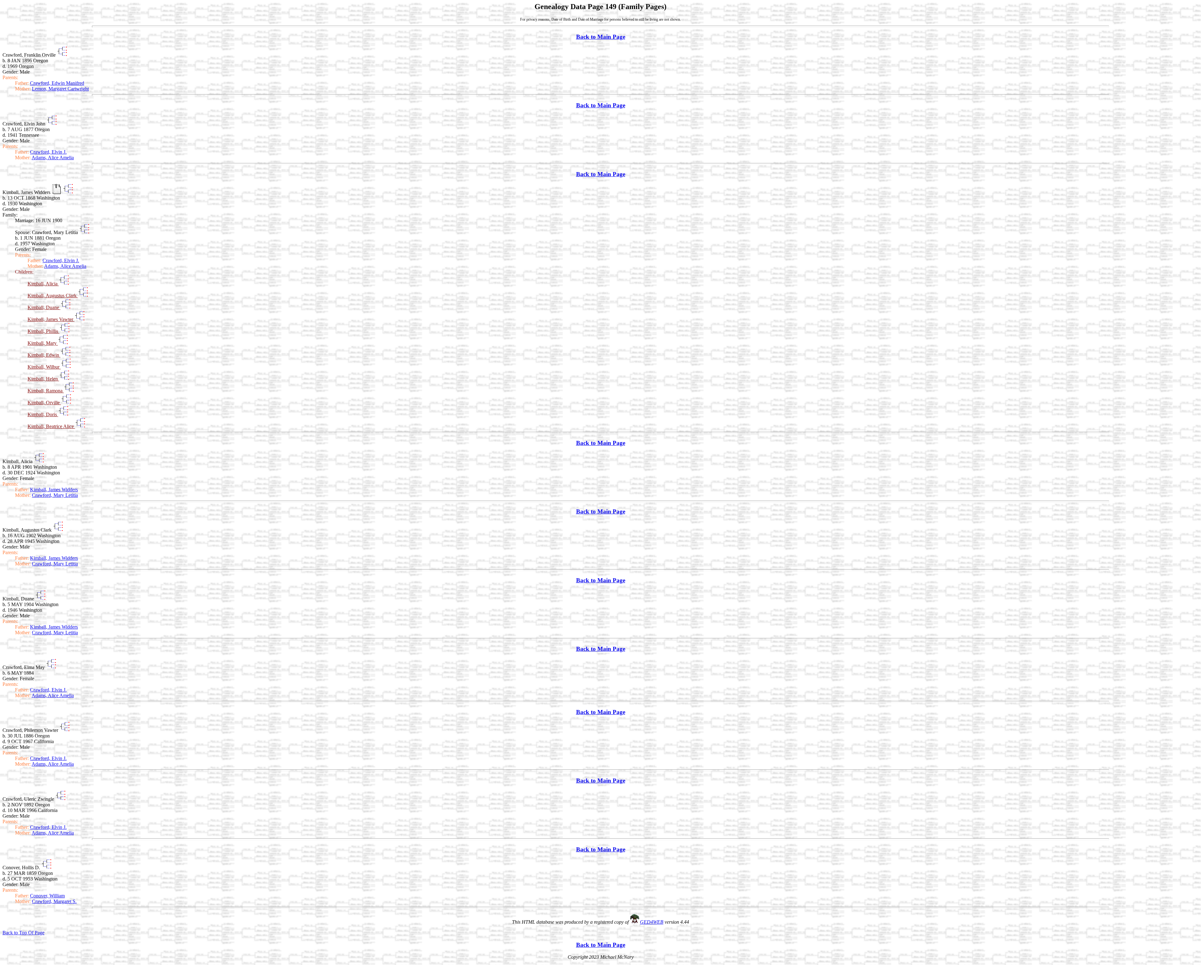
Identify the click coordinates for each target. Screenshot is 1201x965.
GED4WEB (651, 922)
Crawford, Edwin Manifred (57, 83)
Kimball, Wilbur (44, 367)
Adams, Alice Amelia (53, 157)
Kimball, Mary (43, 343)
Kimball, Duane (44, 307)
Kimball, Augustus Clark (53, 295)
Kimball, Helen (43, 378)
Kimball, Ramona (46, 390)
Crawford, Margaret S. (54, 901)
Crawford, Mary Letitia (55, 495)
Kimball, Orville (44, 402)
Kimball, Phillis (43, 331)
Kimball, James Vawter (51, 319)
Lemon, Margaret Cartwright (60, 88)
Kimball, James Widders (54, 489)
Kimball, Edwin (44, 355)
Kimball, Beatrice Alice (51, 426)
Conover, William (47, 895)
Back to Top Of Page (23, 932)
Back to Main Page (600, 36)
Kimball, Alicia (43, 283)
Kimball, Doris (43, 414)
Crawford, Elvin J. (48, 152)
